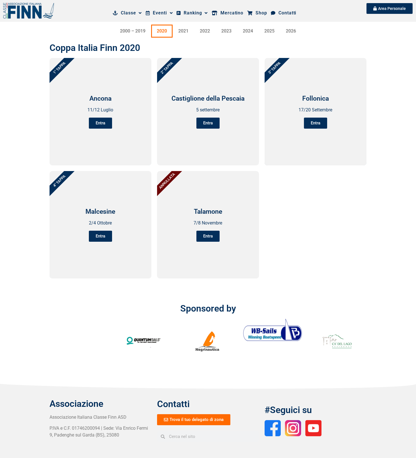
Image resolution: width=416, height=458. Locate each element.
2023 (226, 31)
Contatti (286, 13)
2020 (162, 31)
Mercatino (230, 13)
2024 (248, 31)
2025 (269, 31)
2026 (291, 31)
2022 (205, 31)
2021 (183, 31)
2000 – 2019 (132, 31)
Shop (260, 13)
